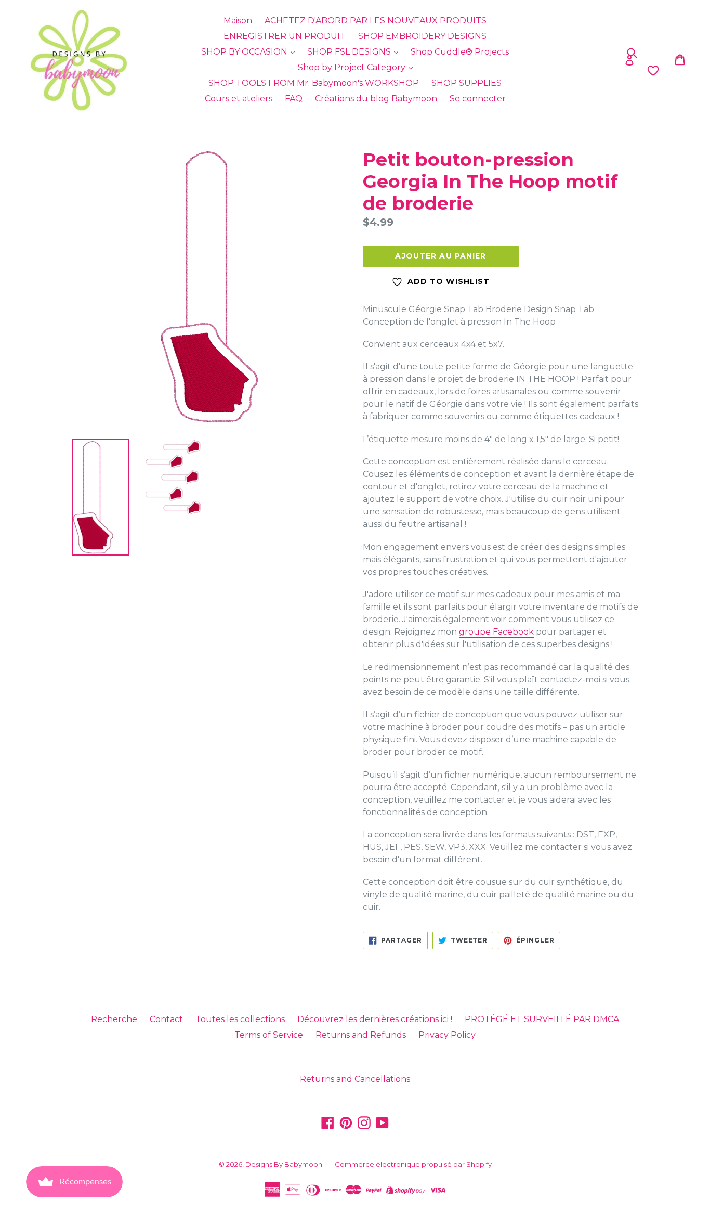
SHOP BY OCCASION (245, 52)
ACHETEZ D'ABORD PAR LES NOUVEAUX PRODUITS (376, 20)
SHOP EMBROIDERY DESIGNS (422, 36)
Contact (166, 1019)
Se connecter (478, 99)
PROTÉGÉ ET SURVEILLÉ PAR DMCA (542, 1019)
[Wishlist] (575, 70)
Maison (237, 20)
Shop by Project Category (352, 67)
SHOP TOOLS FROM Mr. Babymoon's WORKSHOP (313, 83)
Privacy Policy (447, 1035)
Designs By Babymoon (283, 1164)
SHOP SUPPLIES (466, 83)
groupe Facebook (496, 632)
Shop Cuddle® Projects (460, 52)
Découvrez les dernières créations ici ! (374, 1019)
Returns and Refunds (360, 1035)
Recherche (114, 1019)
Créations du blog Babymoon (376, 99)
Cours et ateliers (238, 99)
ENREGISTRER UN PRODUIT (284, 36)
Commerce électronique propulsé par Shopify (413, 1164)
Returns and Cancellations (355, 1079)
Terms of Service (268, 1035)
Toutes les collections (240, 1019)
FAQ (294, 99)
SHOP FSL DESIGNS (350, 52)
